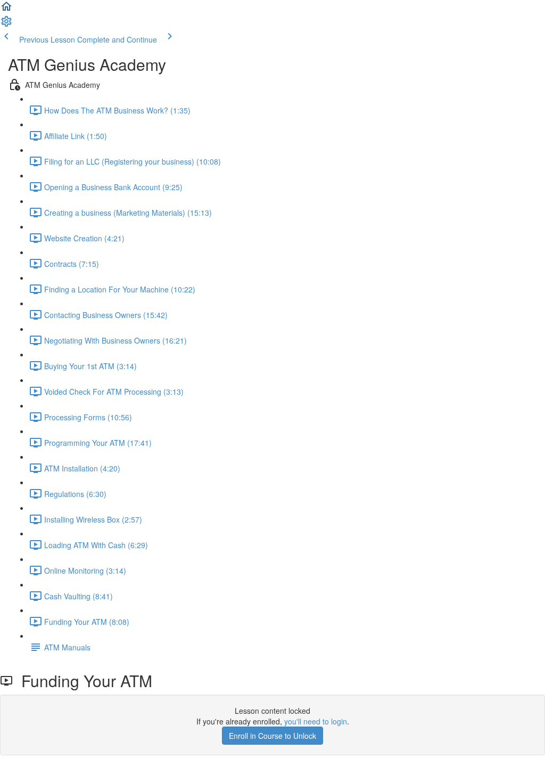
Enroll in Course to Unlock (272, 735)
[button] (6, 9)
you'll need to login (315, 721)
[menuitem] (6, 24)
